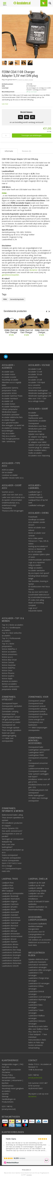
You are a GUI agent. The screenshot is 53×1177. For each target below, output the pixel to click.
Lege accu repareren (36, 562)
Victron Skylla (7, 678)
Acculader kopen (8, 420)
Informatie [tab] (9, 151)
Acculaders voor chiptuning (39, 455)
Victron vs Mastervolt (36, 549)
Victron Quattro (8, 676)
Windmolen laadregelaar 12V (39, 393)
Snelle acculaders (35, 453)
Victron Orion (7, 670)
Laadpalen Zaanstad (10, 923)
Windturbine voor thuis (37, 426)
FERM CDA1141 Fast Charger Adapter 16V (26, 332)
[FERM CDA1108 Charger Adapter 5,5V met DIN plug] (27, 33)
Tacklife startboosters (10, 686)
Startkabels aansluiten (10, 414)
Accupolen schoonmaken (12, 500)
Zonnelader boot (8, 714)
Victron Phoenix (8, 673)
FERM (4, 193)
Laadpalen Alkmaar (9, 931)
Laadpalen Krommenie (11, 917)
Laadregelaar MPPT (36, 752)
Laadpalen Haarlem (9, 942)
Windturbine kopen (9, 412)
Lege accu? (32, 608)
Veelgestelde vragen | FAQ (12, 1064)
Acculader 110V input (36, 382)
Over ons (5, 1067)
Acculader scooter (9, 377)
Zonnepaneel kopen (10, 703)
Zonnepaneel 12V (35, 717)
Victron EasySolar (9, 665)
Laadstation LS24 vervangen (39, 997)
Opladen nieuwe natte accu (13, 478)
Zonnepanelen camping (37, 709)
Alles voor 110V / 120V (37, 398)
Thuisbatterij (7, 508)
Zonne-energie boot (36, 719)
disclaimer (33, 270)
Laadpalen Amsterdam (11, 933)
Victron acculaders (9, 652)
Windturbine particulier (37, 429)
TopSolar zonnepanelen (11, 858)
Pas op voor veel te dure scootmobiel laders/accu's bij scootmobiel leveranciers (39, 594)
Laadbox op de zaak (36, 885)
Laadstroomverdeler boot (38, 768)
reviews (29, 1175)
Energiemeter (33, 929)
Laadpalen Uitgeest (9, 901)
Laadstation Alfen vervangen (39, 970)
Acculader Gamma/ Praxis (12, 396)
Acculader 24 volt (35, 380)
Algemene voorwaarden (11, 1069)
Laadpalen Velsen (9, 909)
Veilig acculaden (34, 565)
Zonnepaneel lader (35, 747)
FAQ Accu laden (8, 433)
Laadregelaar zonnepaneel (39, 750)
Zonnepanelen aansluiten (12, 706)
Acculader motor (8, 374)
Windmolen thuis (35, 431)
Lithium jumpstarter (10, 409)
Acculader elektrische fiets (12, 417)
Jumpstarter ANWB (9, 689)
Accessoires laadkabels (37, 923)
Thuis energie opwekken (11, 730)
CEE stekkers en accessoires (39, 940)
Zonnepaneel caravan (37, 706)
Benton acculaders (9, 684)
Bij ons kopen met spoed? (38, 573)
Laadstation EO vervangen (38, 983)
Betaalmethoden (8, 1078)
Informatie (11, 340)
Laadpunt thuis (8, 882)
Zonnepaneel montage (37, 771)
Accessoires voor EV (36, 932)
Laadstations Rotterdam (11, 963)
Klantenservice (7, 1086)
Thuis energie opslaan (10, 727)
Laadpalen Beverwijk (10, 896)
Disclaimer (6, 1072)
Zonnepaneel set (8, 725)
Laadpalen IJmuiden (10, 907)
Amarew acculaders (10, 681)
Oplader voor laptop (36, 434)
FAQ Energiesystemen (10, 439)
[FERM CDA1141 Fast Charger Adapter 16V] (26, 321)
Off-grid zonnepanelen (11, 719)
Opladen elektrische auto (38, 959)
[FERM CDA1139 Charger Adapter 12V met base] (41, 321)
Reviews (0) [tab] (26, 151)
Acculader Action (8, 404)
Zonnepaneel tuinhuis (36, 711)
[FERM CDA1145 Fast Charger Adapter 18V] (11, 321)
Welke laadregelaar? (36, 795)
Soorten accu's (8, 492)
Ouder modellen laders (37, 450)
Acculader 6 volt (34, 369)
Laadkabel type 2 (35, 494)
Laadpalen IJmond (9, 939)
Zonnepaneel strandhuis (38, 714)
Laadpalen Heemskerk (11, 899)
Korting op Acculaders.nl (38, 546)
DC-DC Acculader (35, 552)
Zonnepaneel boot (35, 703)
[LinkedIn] (6, 357)
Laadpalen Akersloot (10, 925)
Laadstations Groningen (11, 955)
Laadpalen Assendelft (10, 912)
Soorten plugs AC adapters (39, 447)
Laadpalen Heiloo (9, 928)
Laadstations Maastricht (11, 960)
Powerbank (32, 517)
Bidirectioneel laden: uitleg (12, 815)
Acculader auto (8, 372)
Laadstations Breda (10, 947)
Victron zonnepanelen (10, 860)
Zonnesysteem (8, 709)
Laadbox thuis (7, 885)
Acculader (32, 412)
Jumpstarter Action (9, 393)
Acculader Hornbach (10, 398)
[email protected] (35, 1078)
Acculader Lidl (7, 401)
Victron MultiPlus (8, 668)
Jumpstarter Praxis (9, 390)
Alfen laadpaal (7, 891)
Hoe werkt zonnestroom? (12, 831)
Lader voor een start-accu (12, 494)
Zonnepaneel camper (36, 701)
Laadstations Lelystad (10, 958)
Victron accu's (7, 657)
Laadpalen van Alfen (36, 893)
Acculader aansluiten (36, 570)
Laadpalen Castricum (10, 904)
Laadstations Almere (10, 944)
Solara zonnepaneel (10, 855)
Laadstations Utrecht (10, 966)
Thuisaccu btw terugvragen (12, 511)
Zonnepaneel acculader (11, 722)
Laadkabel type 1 (35, 492)
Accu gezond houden (10, 422)
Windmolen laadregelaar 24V (39, 396)
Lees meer (5, 104)
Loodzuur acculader (10, 475)
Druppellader (33, 415)
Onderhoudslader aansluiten (39, 560)
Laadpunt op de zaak (36, 882)
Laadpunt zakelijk (35, 888)
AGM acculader (8, 470)
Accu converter (34, 385)
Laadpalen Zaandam (10, 915)
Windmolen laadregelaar (38, 390)
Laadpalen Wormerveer (11, 920)
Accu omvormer (34, 388)
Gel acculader (7, 472)
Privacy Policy (7, 1075)
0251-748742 (7, 1106)
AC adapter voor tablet (37, 442)
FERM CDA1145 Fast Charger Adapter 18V (11, 332)
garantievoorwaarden (10, 275)
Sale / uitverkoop (8, 441)
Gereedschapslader (17, 299)
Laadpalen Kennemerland (12, 936)
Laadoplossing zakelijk (37, 891)
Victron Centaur (8, 662)
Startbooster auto (35, 418)
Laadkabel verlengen (36, 505)
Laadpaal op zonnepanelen (12, 893)
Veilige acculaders (35, 568)
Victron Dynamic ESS (10, 828)
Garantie (5, 1094)
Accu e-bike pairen (35, 538)
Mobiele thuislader (35, 497)
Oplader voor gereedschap (39, 445)
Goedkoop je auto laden (38, 1026)
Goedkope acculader (36, 519)
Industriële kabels (35, 611)
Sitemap (5, 1096)
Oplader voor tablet (36, 439)
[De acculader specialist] (22, 3)
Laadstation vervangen (37, 967)
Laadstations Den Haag (11, 950)
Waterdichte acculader (37, 421)
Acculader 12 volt (35, 372)
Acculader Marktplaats (11, 406)
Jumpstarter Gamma (10, 388)
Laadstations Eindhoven (11, 952)
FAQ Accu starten (9, 436)
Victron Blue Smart (9, 660)
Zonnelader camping (10, 711)
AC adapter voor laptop (37, 437)
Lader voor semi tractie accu (13, 497)
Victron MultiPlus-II (9, 649)
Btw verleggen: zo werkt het (13, 425)
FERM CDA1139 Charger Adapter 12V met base (41, 333)
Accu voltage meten (36, 401)
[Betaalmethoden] (5, 1121)
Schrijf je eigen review (25, 79)
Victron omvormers (9, 654)
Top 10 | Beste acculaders (12, 625)
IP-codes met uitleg (36, 600)
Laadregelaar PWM (36, 755)
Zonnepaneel (33, 423)
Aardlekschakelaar (35, 926)
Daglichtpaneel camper (11, 717)
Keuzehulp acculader (10, 380)
